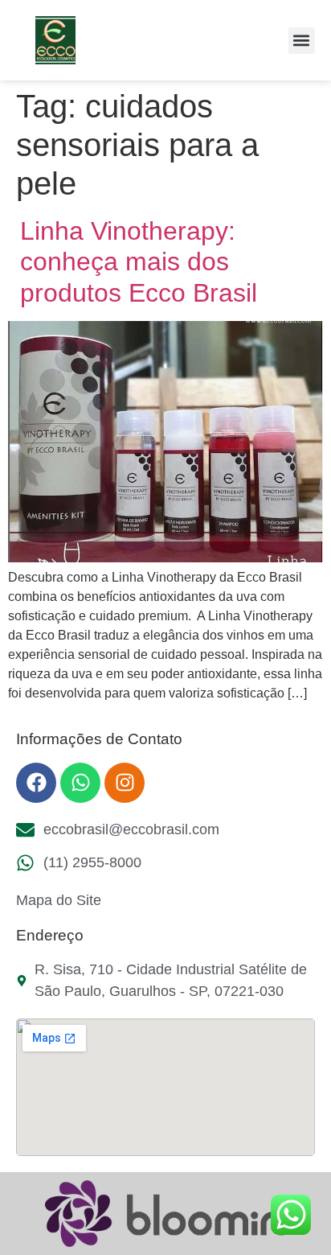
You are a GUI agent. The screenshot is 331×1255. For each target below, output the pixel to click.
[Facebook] (36, 783)
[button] (301, 40)
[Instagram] (124, 783)
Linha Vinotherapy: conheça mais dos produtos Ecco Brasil (138, 261)
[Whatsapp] (80, 783)
